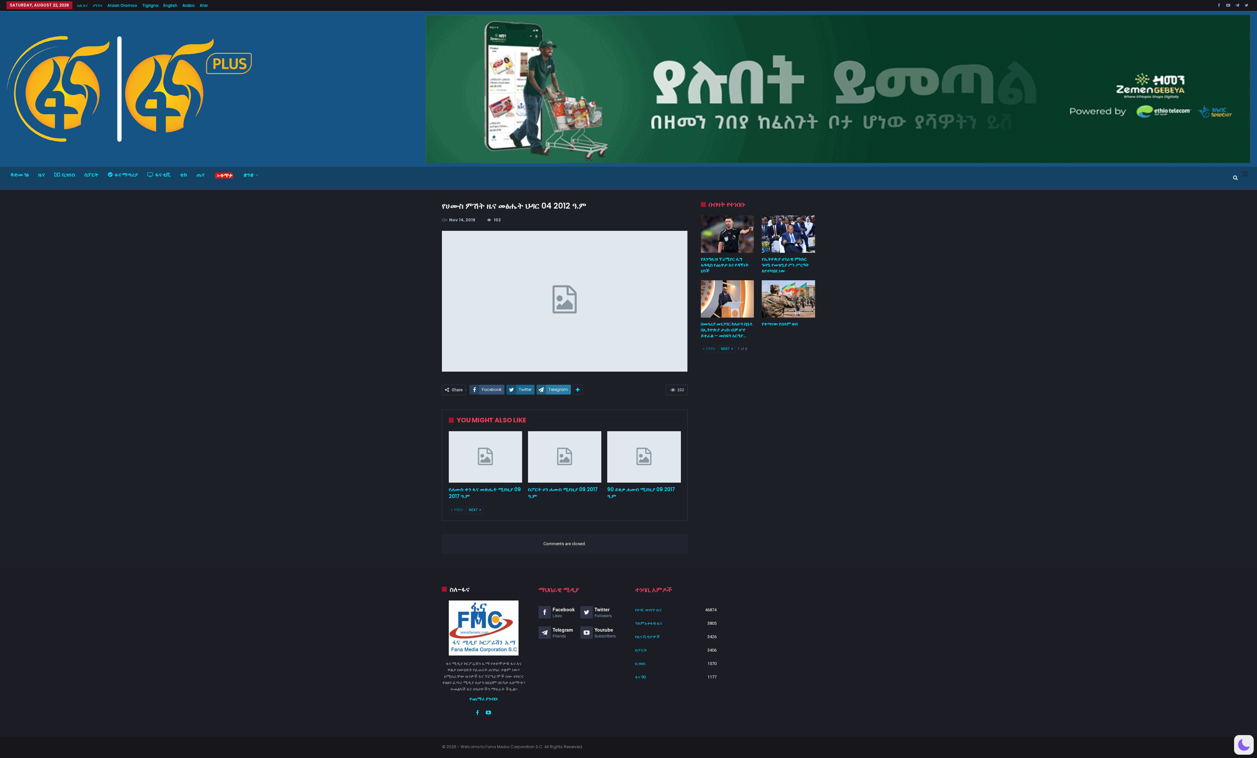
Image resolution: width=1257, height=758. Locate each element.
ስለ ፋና (82, 5)
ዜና (41, 174)
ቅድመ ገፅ (19, 174)
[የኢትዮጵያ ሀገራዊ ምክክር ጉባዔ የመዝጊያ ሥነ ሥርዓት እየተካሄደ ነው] (788, 234)
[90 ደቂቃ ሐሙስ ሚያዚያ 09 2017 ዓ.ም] (644, 457)
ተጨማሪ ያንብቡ (483, 698)
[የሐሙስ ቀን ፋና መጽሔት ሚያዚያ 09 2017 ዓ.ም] (485, 457)
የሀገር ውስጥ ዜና (648, 609)
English (170, 5)
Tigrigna (150, 5)
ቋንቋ (249, 174)
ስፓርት (91, 174)
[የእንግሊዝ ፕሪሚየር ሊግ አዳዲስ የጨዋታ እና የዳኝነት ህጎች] (727, 234)
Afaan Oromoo (122, 5)
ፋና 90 (640, 677)
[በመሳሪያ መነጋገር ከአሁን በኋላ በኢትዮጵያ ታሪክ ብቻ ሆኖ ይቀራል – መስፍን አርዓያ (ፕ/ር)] (727, 299)
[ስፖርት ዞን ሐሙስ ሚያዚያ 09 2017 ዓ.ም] (564, 457)
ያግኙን (97, 5)
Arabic (188, 5)
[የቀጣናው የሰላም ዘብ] (788, 299)
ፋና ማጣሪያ (126, 174)
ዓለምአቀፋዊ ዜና (648, 623)
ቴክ (183, 174)
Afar (204, 5)
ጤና (200, 174)
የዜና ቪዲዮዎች (647, 636)
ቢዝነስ (68, 174)
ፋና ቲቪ (163, 174)
